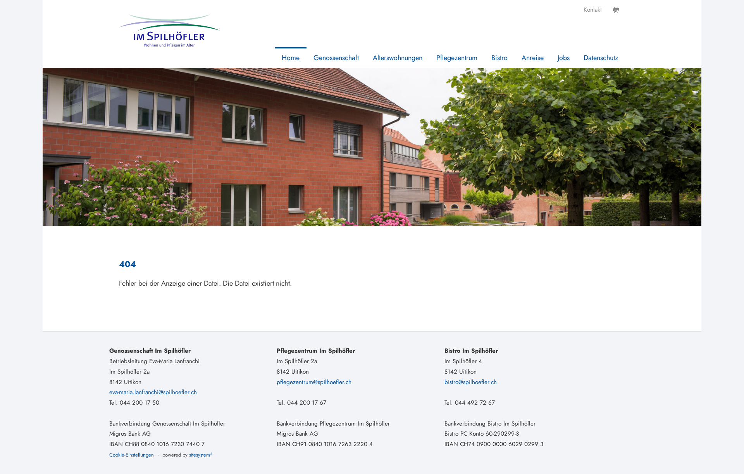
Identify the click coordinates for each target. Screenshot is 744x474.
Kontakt (593, 9)
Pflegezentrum (456, 58)
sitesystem (200, 454)
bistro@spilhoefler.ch (470, 382)
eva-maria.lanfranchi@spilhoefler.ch (153, 392)
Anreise (533, 58)
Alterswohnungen (397, 58)
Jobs (564, 58)
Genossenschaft (336, 58)
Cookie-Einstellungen (131, 454)
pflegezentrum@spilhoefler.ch (314, 382)
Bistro (499, 58)
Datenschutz (601, 58)
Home (291, 58)
